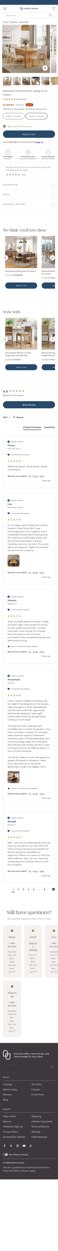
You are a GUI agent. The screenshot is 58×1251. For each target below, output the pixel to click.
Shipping (36, 1116)
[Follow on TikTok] (30, 1145)
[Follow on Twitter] (11, 1145)
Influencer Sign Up (13, 1126)
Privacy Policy (10, 1131)
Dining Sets (24, 21)
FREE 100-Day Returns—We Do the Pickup (29, 2)
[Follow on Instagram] (17, 1145)
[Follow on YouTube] (24, 1145)
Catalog (7, 1084)
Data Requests (39, 1136)
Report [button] (35, 476)
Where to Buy (10, 1089)
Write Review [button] (29, 404)
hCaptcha (30, 1167)
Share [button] (42, 476)
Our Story (36, 1084)
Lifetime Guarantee (41, 1121)
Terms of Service (40, 1126)
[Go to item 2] (16, 81)
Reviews (7, 1094)
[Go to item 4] (36, 81)
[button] (29, 99)
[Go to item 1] (7, 81)
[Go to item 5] (45, 81)
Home (5, 21)
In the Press (37, 1094)
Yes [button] (30, 476)
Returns (7, 1121)
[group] (29, 391)
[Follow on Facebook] (4, 1145)
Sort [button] (5, 417)
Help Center (9, 1116)
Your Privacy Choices (18, 1154)
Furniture (13, 21)
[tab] (32, 427)
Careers (35, 1089)
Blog (5, 1099)
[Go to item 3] (26, 81)
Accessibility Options (14, 1136)
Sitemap (35, 1131)
